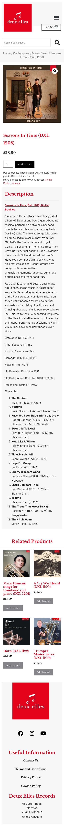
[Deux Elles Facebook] (20, 733)
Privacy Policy (31, 777)
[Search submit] (57, 42)
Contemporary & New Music (30, 53)
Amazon (16, 183)
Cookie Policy (31, 786)
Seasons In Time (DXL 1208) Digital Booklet (27, 207)
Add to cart (25, 164)
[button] (56, 17)
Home (7, 53)
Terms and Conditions (30, 769)
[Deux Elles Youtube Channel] (43, 733)
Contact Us (30, 760)
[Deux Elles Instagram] (32, 733)
